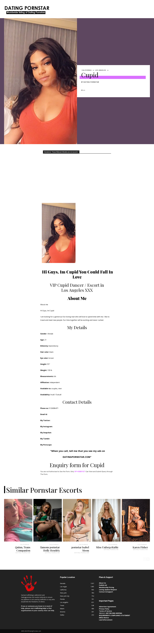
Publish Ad (103, 585)
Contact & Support (106, 592)
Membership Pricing (106, 587)
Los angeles (100, 70)
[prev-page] (144, 559)
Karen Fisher (140, 547)
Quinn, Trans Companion (22, 548)
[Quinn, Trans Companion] (18, 520)
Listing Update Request (108, 590)
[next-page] (148, 559)
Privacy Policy (104, 609)
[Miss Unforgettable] (106, 520)
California (87, 70)
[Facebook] (83, 86)
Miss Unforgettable (107, 547)
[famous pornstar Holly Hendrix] (47, 520)
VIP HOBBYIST (79, 471)
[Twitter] (88, 86)
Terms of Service (105, 611)
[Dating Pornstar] (26, 10)
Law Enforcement (105, 620)
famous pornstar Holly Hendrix (50, 548)
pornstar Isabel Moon (80, 548)
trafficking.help (40, 608)
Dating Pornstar (91, 82)
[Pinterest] (93, 86)
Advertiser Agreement (107, 607)
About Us (102, 583)
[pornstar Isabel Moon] (77, 520)
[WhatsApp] (98, 86)
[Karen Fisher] (136, 520)
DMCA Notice (104, 618)
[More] (102, 86)
